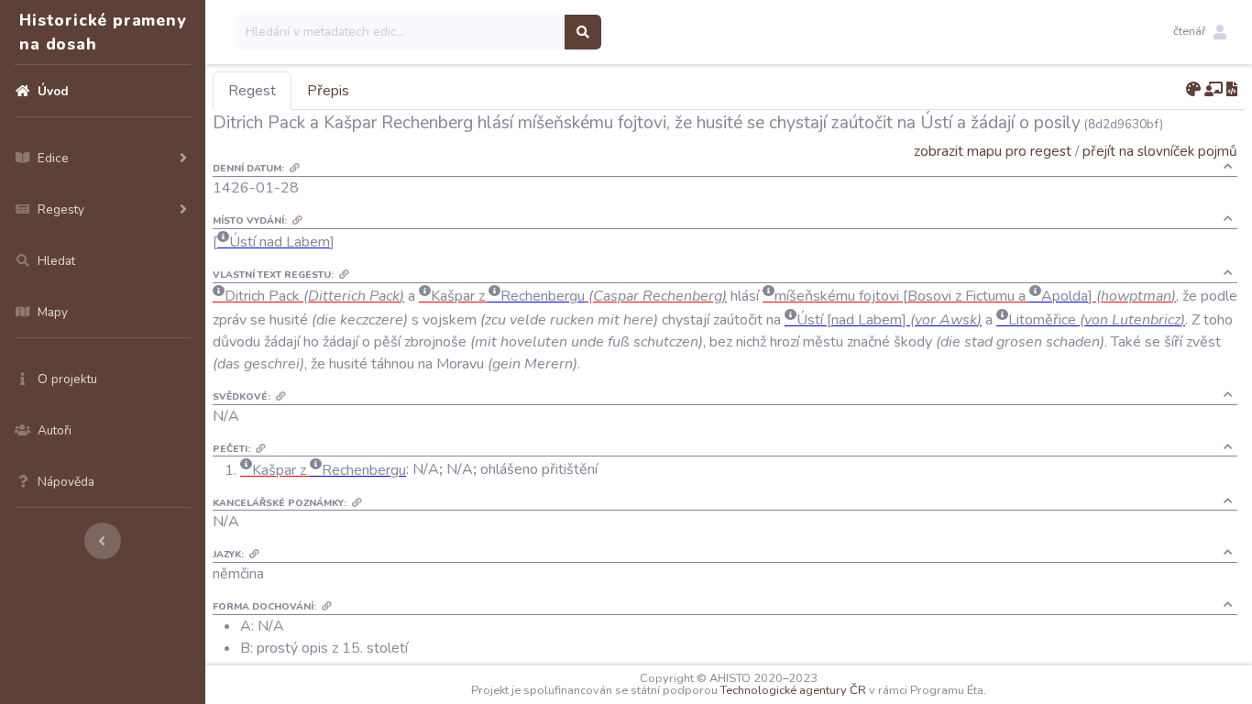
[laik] (1213, 90)
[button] (1199, 32)
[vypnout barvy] (1193, 90)
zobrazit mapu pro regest (992, 150)
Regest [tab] (252, 91)
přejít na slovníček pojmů (1159, 150)
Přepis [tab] (328, 91)
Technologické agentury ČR (793, 690)
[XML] (1231, 90)
